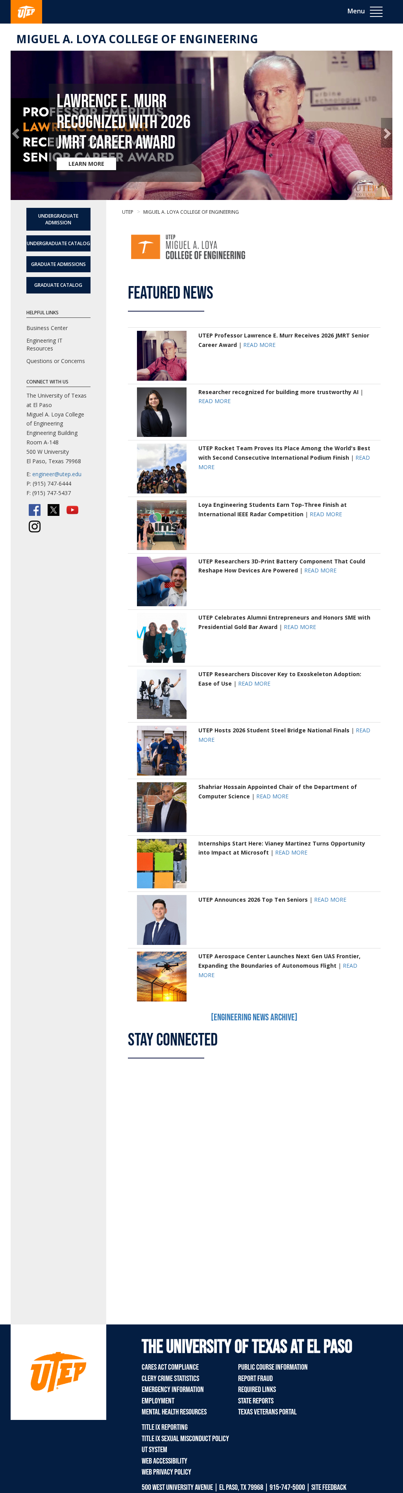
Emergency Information (173, 1389)
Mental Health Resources (174, 1412)
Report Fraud (255, 1378)
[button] (16, 133)
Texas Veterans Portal (267, 1412)
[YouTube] (72, 510)
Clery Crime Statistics (170, 1378)
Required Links (257, 1389)
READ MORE (259, 344)
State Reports (256, 1401)
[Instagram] (34, 526)
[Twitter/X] (53, 510)
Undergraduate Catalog (58, 243)
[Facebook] (34, 510)
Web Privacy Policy (166, 1472)
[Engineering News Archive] (254, 1017)
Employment (158, 1401)
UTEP (127, 212)
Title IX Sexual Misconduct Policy (185, 1438)
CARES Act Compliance (170, 1367)
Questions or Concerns (55, 361)
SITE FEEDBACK (328, 1487)
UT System (154, 1449)
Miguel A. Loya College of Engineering (137, 38)
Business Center (47, 328)
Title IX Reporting (165, 1427)
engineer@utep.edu (56, 474)
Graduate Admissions (58, 264)
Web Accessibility (164, 1461)
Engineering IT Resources (44, 344)
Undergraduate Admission (58, 219)
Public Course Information (273, 1367)
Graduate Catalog (58, 285)
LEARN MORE (86, 163)
